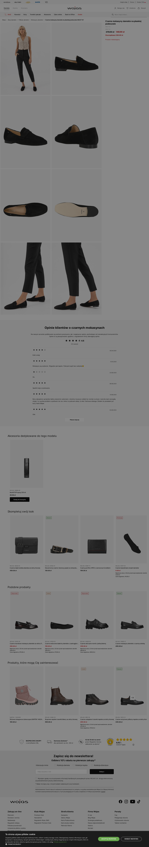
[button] (49, 844)
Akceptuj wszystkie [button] (108, 839)
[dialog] (74, 423)
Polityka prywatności (60, 842)
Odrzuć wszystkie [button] (131, 839)
